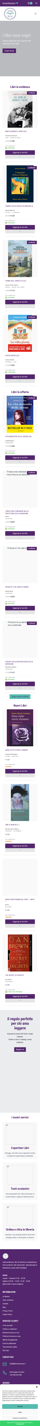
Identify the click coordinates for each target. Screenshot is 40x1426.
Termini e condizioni (10, 1329)
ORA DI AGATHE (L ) (12, 825)
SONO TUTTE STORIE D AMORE (16, 750)
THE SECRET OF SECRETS (14, 975)
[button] (37, 1387)
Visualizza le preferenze (20, 1418)
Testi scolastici (8, 1300)
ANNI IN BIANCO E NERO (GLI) (16, 131)
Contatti (5, 1304)
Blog (4, 1307)
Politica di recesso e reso (12, 1336)
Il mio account (8, 1325)
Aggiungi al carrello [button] (20, 152)
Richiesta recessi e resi (11, 1333)
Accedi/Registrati (9, 3)
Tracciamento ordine (10, 1347)
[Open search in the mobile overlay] (36, 3)
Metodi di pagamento (10, 1340)
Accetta (20, 1406)
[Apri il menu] (35, 13)
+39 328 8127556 (16, 1375)
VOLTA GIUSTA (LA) (12, 355)
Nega (20, 1412)
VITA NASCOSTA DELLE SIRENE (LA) (18, 436)
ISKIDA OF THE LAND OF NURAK (17, 587)
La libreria (6, 1296)
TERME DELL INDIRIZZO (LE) (15, 281)
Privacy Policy (8, 1311)
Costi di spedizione (9, 1343)
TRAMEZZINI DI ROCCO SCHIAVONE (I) (19, 206)
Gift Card (6, 1350)
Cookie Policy (7, 1314)
